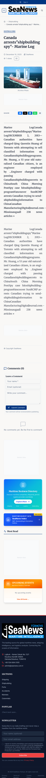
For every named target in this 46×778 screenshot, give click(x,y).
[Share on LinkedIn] (30, 113)
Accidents (6, 691)
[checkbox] (3, 744)
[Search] (42, 10)
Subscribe (23, 755)
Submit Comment (18, 408)
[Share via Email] (40, 113)
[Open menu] (4, 10)
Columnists (6, 698)
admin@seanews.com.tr (14, 666)
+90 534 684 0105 (12, 662)
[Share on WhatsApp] (35, 113)
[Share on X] (25, 113)
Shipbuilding (6, 683)
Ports (4, 687)
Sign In (25, 2)
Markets (5, 695)
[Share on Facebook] (20, 113)
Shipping (5, 679)
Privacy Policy (29, 760)
